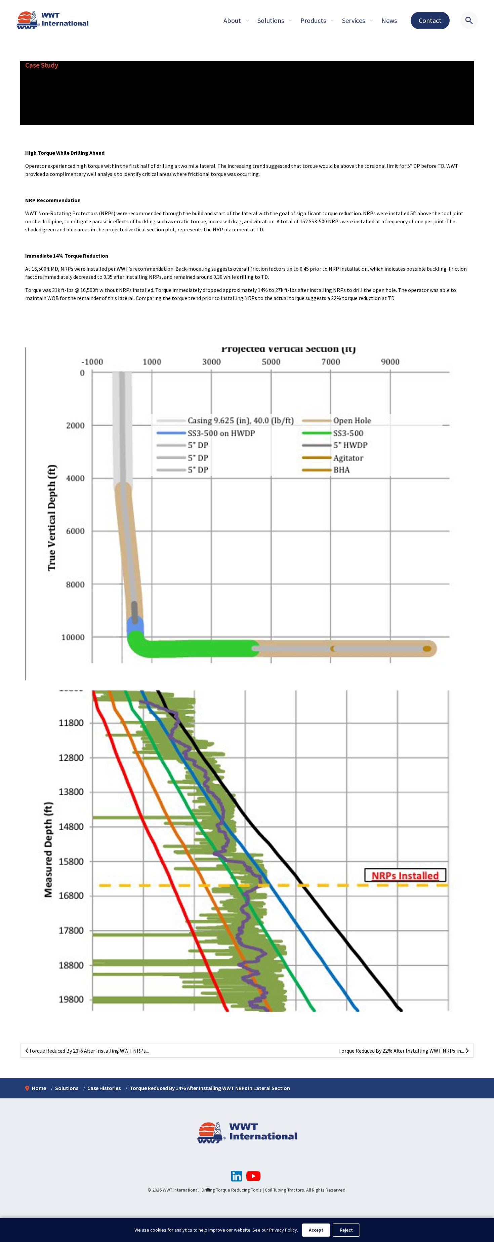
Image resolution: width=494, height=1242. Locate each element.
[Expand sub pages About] (247, 20)
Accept (316, 1230)
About (232, 20)
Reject (346, 1230)
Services (353, 20)
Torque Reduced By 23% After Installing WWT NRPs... (89, 1050)
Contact (430, 20)
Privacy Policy (283, 1230)
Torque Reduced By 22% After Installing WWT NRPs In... (401, 1050)
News (389, 20)
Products (313, 20)
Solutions (270, 20)
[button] (247, 513)
